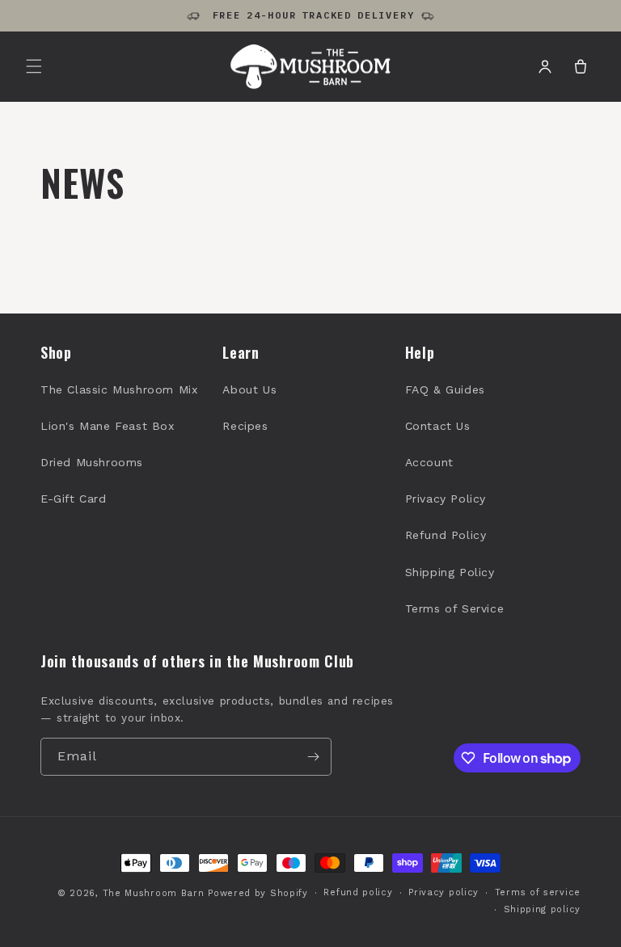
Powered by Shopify (258, 893)
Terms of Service (455, 608)
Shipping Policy (450, 572)
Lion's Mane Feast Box (107, 425)
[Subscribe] (313, 757)
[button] (34, 66)
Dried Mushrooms (91, 462)
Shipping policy (542, 909)
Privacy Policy (445, 498)
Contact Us (438, 425)
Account (429, 462)
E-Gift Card (73, 498)
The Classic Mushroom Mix (118, 389)
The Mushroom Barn (154, 893)
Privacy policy (443, 892)
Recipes (245, 425)
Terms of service (538, 892)
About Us (249, 389)
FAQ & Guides (445, 389)
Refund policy (357, 892)
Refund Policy (446, 534)
